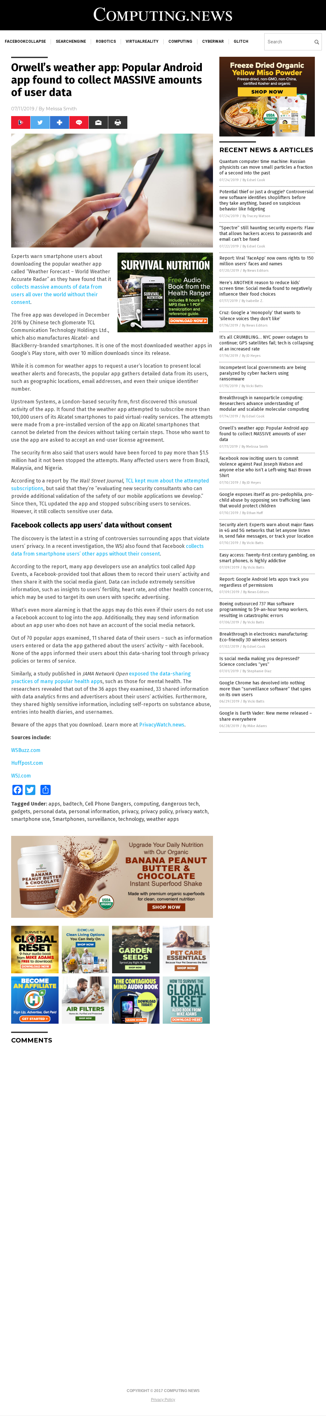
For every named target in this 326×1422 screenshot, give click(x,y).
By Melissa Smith (255, 447)
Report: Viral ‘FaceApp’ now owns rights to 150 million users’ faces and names (266, 261)
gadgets (20, 811)
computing (180, 41)
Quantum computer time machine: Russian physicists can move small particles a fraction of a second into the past (266, 167)
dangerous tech (180, 804)
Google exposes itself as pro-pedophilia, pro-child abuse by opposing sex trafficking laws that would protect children (266, 500)
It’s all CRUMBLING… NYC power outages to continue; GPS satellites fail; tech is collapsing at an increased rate (266, 343)
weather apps (162, 819)
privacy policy (157, 811)
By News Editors (255, 271)
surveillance (101, 819)
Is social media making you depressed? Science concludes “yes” (259, 661)
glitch (241, 41)
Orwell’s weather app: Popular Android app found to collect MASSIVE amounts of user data (263, 433)
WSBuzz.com (25, 750)
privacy (129, 811)
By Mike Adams (255, 726)
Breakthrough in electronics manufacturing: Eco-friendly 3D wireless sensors (263, 637)
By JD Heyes (251, 356)
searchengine (71, 41)
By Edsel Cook (254, 180)
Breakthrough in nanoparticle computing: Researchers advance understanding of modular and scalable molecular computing (264, 403)
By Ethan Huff (252, 513)
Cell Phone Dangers (108, 804)
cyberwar (213, 41)
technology (131, 819)
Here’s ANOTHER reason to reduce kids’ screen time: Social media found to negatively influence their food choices (265, 288)
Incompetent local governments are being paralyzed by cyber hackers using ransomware (262, 373)
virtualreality (142, 41)
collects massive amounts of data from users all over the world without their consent (56, 294)
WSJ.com (21, 776)
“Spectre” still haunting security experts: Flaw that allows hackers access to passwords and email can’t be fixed (266, 233)
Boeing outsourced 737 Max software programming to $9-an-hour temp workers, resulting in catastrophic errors (263, 609)
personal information (93, 811)
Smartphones (69, 819)
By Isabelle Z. (252, 301)
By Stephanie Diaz (257, 671)
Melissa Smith (61, 109)
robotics (106, 41)
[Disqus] (112, 1129)
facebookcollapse (25, 41)
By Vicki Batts (252, 386)
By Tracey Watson (256, 216)
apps (54, 804)
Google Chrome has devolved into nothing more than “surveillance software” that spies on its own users (265, 688)
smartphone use (30, 819)
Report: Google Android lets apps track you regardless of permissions (263, 582)
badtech (72, 804)
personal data (49, 811)
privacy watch (191, 811)
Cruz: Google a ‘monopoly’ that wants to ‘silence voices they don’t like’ (260, 315)
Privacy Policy (163, 1399)
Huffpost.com (27, 763)
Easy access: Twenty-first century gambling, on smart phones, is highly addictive (267, 558)
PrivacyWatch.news (161, 725)
